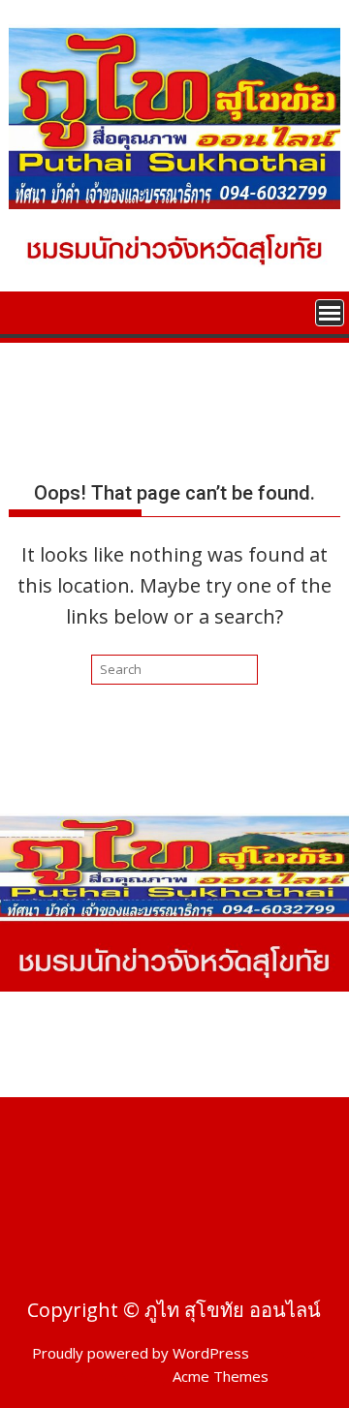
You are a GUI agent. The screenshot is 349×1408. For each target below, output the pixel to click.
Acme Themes (221, 1376)
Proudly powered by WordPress (140, 1352)
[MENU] (329, 312)
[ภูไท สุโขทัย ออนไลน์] (27, 311)
